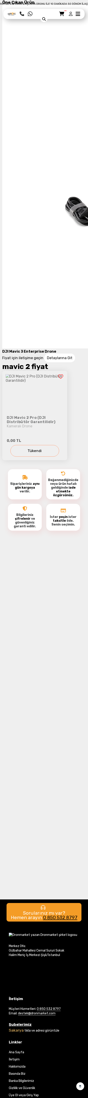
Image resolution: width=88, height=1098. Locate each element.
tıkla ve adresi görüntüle (41, 1030)
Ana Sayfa (16, 1052)
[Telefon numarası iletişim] (22, 14)
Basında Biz (17, 1074)
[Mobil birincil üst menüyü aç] (78, 14)
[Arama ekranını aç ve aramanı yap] (44, 19)
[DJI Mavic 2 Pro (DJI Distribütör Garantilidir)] (34, 415)
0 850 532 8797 (60, 917)
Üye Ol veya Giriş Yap (24, 1095)
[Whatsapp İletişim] (30, 14)
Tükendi (35, 451)
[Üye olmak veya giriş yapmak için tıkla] (71, 14)
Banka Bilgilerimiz (21, 1081)
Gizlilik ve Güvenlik (22, 1088)
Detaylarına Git (59, 358)
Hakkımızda (17, 1066)
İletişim (14, 1059)
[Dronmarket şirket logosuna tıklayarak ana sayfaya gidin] (12, 15)
